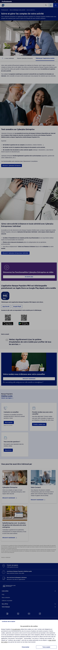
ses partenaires (16, 629)
